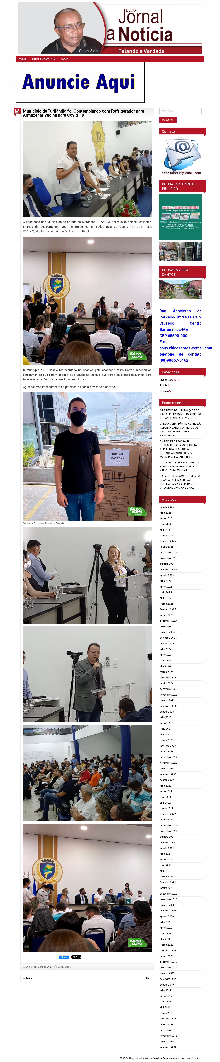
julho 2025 (165, 580)
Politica (164, 391)
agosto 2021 (167, 848)
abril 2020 (165, 939)
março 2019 (166, 1013)
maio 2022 (166, 797)
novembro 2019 (168, 967)
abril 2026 (165, 529)
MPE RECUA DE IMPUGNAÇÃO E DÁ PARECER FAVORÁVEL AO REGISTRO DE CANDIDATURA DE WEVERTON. (180, 414)
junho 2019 (166, 996)
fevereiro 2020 (168, 950)
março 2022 (166, 808)
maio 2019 (166, 1001)
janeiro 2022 (166, 819)
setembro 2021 (168, 842)
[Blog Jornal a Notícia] (110, 27)
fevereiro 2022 (168, 814)
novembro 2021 (168, 831)
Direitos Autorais (162, 1058)
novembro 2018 (168, 1035)
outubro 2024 (167, 632)
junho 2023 (166, 723)
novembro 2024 (168, 626)
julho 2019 (165, 990)
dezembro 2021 (168, 825)
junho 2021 (166, 859)
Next (148, 978)
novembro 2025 (168, 558)
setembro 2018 (168, 1047)
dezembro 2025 (168, 552)
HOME (22, 58)
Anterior (27, 978)
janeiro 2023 (166, 751)
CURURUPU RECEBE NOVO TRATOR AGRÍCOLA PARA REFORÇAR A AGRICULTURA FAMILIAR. (179, 466)
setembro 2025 (168, 569)
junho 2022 (166, 791)
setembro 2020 (168, 910)
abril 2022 (165, 802)
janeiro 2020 (166, 956)
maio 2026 (166, 524)
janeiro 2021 (166, 888)
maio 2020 (166, 933)
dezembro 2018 (168, 1030)
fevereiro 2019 (168, 1018)
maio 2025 (166, 592)
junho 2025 (166, 586)
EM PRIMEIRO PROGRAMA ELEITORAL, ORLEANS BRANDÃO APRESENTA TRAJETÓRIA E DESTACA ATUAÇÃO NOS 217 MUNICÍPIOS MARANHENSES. (178, 449)
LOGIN (64, 58)
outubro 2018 (167, 1041)
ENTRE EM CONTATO (43, 58)
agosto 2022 (167, 779)
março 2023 (166, 740)
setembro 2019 (168, 978)
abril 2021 (165, 870)
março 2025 (166, 603)
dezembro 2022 (168, 757)
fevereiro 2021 (168, 882)
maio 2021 (166, 865)
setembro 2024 (168, 637)
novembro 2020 (168, 899)
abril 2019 (165, 1007)
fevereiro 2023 (168, 745)
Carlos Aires (64, 966)
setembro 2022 (168, 774)
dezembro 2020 (168, 893)
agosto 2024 (167, 643)
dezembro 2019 (168, 961)
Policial (163, 385)
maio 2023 (166, 728)
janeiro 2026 (166, 546)
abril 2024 (165, 666)
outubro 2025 (167, 563)
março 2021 (166, 876)
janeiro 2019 (166, 1024)
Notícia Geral (167, 379)
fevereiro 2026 (168, 541)
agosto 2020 (167, 916)
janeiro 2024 (166, 683)
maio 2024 (166, 660)
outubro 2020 (167, 905)
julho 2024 (165, 649)
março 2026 (166, 535)
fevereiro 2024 (168, 677)
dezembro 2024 (168, 620)
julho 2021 (165, 853)
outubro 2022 (167, 768)
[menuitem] (22, 59)
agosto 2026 (167, 507)
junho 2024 (166, 654)
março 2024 (166, 671)
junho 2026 (166, 518)
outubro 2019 (167, 973)
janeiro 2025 (166, 615)
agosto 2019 (167, 984)
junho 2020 (166, 927)
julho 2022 (165, 785)
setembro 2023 (168, 706)
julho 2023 (165, 717)
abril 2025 (165, 598)
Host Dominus (194, 1058)
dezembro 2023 (168, 688)
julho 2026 (165, 512)
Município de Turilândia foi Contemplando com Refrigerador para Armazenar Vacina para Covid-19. (83, 113)
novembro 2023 (168, 694)
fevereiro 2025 (168, 609)
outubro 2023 (167, 700)
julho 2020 (165, 922)
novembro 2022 (168, 762)
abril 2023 (165, 734)
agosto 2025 (167, 575)
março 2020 (166, 944)
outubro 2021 (167, 836)
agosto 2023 (167, 711)
